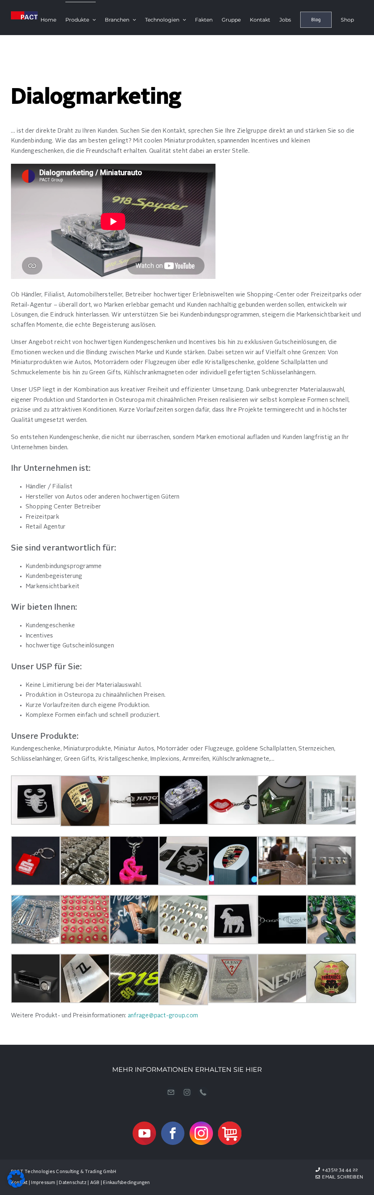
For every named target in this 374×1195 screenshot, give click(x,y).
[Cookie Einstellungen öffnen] (16, 1186)
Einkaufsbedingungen (126, 1183)
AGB (95, 1183)
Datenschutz (73, 1183)
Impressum (43, 1183)
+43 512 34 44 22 (340, 1170)
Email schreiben (341, 1177)
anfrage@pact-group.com (163, 1016)
